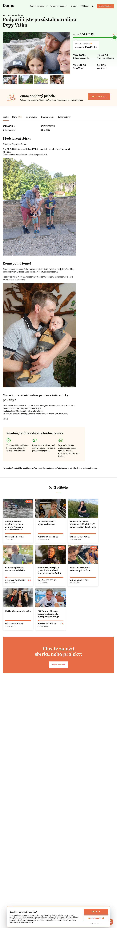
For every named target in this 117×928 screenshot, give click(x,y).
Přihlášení (85, 6)
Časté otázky (47, 117)
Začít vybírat (105, 6)
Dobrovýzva (31, 117)
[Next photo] (67, 53)
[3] (41, 79)
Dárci (16, 117)
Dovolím (96, 912)
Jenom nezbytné (96, 918)
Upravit (95, 923)
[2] (25, 79)
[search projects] (93, 6)
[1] (10, 79)
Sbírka (6, 117)
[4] (56, 79)
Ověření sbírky (64, 117)
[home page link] (8, 6)
